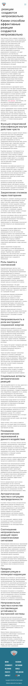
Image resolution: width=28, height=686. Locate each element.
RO (16, 676)
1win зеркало (11, 100)
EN (19, 676)
